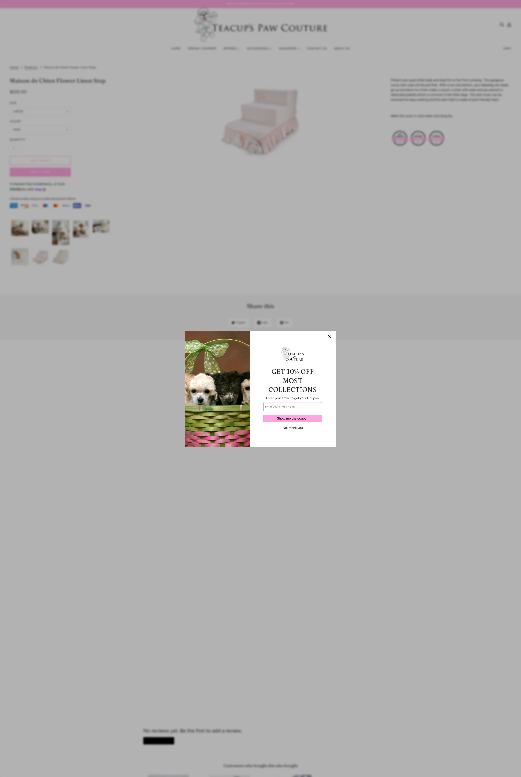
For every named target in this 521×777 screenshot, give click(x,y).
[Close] (330, 337)
